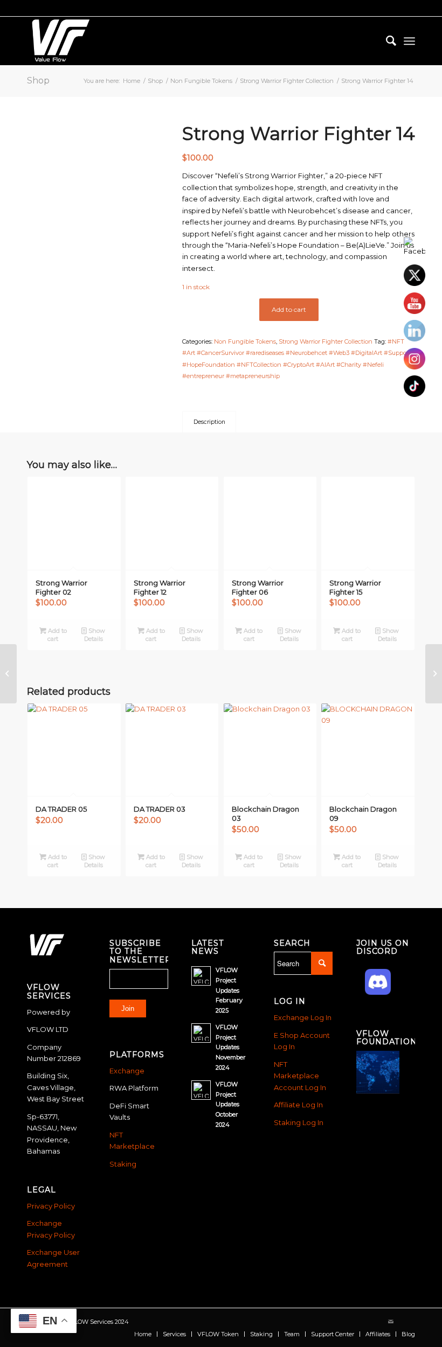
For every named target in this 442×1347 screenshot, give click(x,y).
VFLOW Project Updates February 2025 (229, 990)
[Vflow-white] (59, 41)
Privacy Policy (51, 1206)
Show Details (95, 635)
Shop (38, 80)
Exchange (126, 1070)
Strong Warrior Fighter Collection (325, 341)
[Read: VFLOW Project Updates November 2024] (201, 1033)
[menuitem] (385, 41)
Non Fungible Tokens (245, 341)
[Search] (385, 41)
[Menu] (409, 40)
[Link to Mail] (391, 1322)
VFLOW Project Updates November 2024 (231, 1047)
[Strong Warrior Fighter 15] (433, 673)
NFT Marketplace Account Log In (300, 1076)
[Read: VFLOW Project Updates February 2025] (201, 976)
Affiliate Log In (298, 1104)
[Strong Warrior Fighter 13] (8, 673)
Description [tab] (209, 421)
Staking (122, 1164)
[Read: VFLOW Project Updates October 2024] (201, 1090)
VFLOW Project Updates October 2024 (227, 1104)
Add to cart (289, 309)
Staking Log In (298, 1122)
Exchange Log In (303, 1017)
